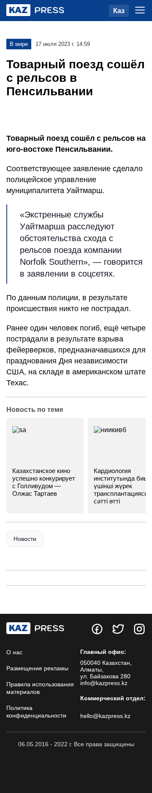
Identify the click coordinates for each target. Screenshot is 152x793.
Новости (25, 538)
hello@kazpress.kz (105, 715)
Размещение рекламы (37, 668)
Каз (119, 10)
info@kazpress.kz (104, 683)
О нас (14, 652)
